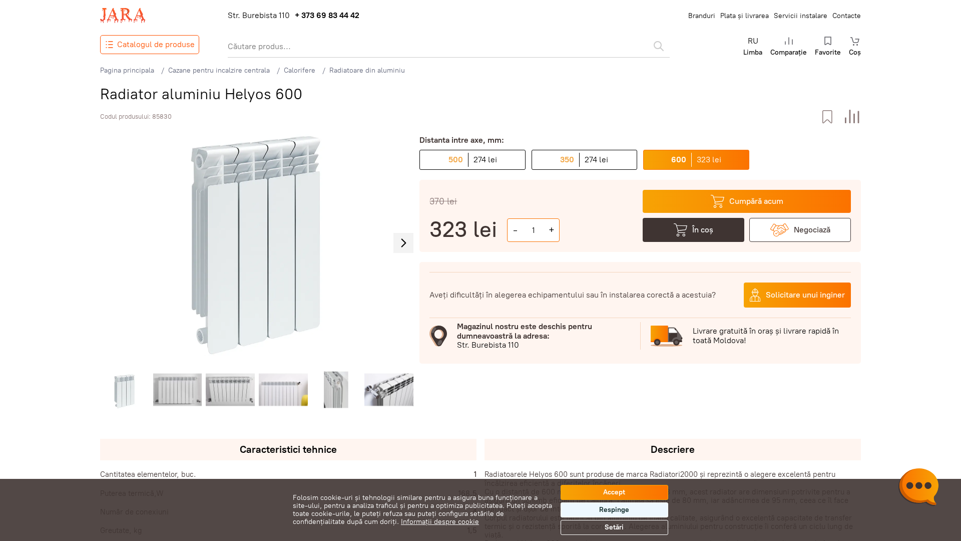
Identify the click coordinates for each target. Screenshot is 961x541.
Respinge (614, 509)
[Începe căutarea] (658, 46)
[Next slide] (403, 243)
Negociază (812, 229)
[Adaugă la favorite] (827, 117)
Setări (614, 527)
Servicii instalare (800, 16)
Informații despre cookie (440, 521)
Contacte (846, 16)
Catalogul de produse (156, 44)
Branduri (701, 16)
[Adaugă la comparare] (852, 117)
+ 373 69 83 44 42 (327, 15)
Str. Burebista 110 (259, 15)
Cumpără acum (756, 201)
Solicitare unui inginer (805, 295)
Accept (614, 492)
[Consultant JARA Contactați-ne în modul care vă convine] (918, 488)
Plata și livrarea (744, 16)
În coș (702, 229)
